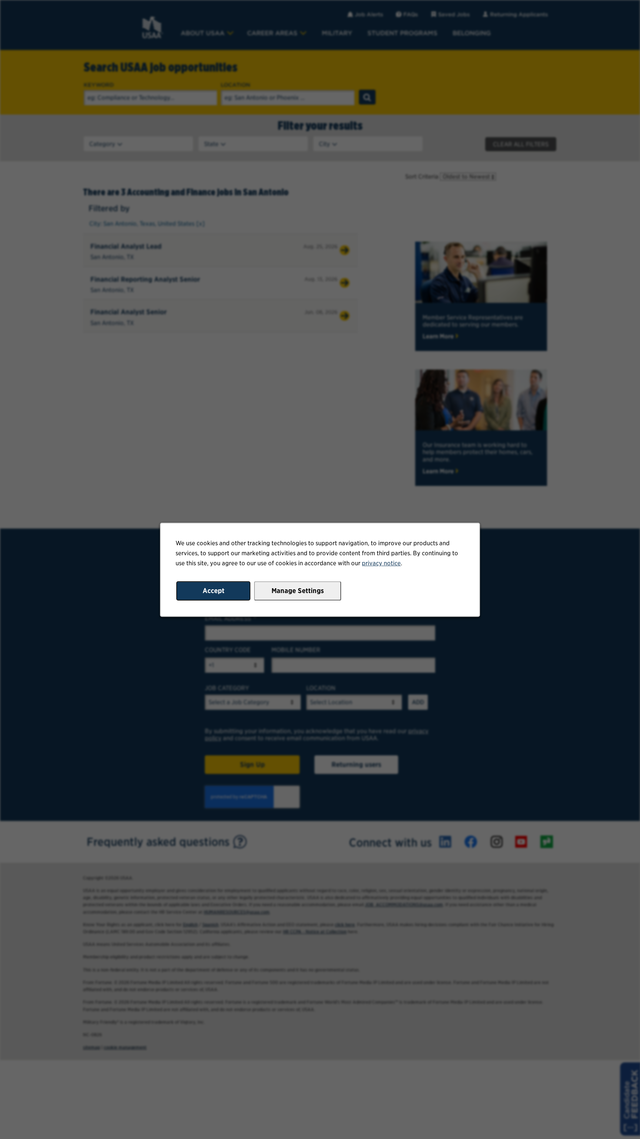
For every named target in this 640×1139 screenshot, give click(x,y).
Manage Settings (297, 590)
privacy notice (381, 563)
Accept (213, 590)
